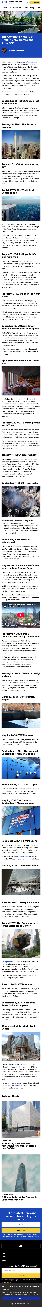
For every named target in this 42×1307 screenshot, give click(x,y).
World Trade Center (30, 62)
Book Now (35, 2)
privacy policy (6, 1282)
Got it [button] (21, 1298)
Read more (36, 1294)
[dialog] (21, 1295)
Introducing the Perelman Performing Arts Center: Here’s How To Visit (19, 1145)
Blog (3, 1253)
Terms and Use (31, 1234)
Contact (5, 1260)
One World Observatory (24, 856)
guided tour (16, 1085)
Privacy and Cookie (26, 1236)
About (4, 1257)
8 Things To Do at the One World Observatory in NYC (19, 1198)
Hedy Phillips (6, 1140)
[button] (21, 1304)
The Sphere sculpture (10, 962)
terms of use (28, 1280)
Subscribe (21, 1230)
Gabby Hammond (8, 1194)
